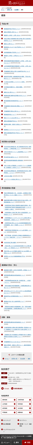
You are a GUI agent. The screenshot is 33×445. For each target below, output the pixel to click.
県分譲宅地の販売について (11, 157)
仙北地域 (20, 408)
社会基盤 (16, 9)
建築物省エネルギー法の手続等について (14, 47)
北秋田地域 (21, 399)
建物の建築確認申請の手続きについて (14, 133)
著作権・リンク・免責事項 (25, 425)
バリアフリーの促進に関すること (13, 179)
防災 (28, 442)
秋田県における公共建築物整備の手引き (14, 256)
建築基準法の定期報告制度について (13, 296)
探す (17, 442)
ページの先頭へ (30, 437)
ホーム (2, 9)
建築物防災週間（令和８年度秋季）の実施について (17, 270)
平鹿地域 (4, 412)
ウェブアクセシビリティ (9, 430)
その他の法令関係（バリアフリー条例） (14, 81)
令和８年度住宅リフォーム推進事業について (16, 151)
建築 (29, 358)
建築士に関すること (9, 44)
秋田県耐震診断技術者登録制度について (14, 275)
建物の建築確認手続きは (10, 121)
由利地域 (4, 408)
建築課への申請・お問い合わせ (12, 35)
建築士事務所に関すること (11, 32)
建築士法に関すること (10, 92)
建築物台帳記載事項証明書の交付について (15, 95)
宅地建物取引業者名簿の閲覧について (14, 106)
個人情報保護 (6, 424)
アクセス (6, 388)
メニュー (6, 442)
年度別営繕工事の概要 (10, 242)
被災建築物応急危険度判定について (13, 100)
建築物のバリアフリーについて (12, 129)
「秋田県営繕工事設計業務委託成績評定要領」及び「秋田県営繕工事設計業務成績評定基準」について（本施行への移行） (17, 207)
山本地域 (4, 404)
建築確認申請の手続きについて (12, 28)
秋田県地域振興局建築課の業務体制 (13, 160)
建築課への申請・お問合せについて (13, 55)
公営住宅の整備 (8, 176)
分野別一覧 (9, 9)
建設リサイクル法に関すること (12, 118)
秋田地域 (20, 404)
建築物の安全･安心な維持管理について (14, 301)
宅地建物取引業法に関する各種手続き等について (17, 71)
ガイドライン (23, 420)
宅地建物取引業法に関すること (12, 111)
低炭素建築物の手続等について (12, 52)
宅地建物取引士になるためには (12, 341)
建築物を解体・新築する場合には (13, 124)
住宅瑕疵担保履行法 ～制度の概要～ (13, 87)
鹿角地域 (4, 399)
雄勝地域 (20, 412)
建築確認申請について (10, 114)
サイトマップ (6, 420)
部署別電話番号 (18, 388)
